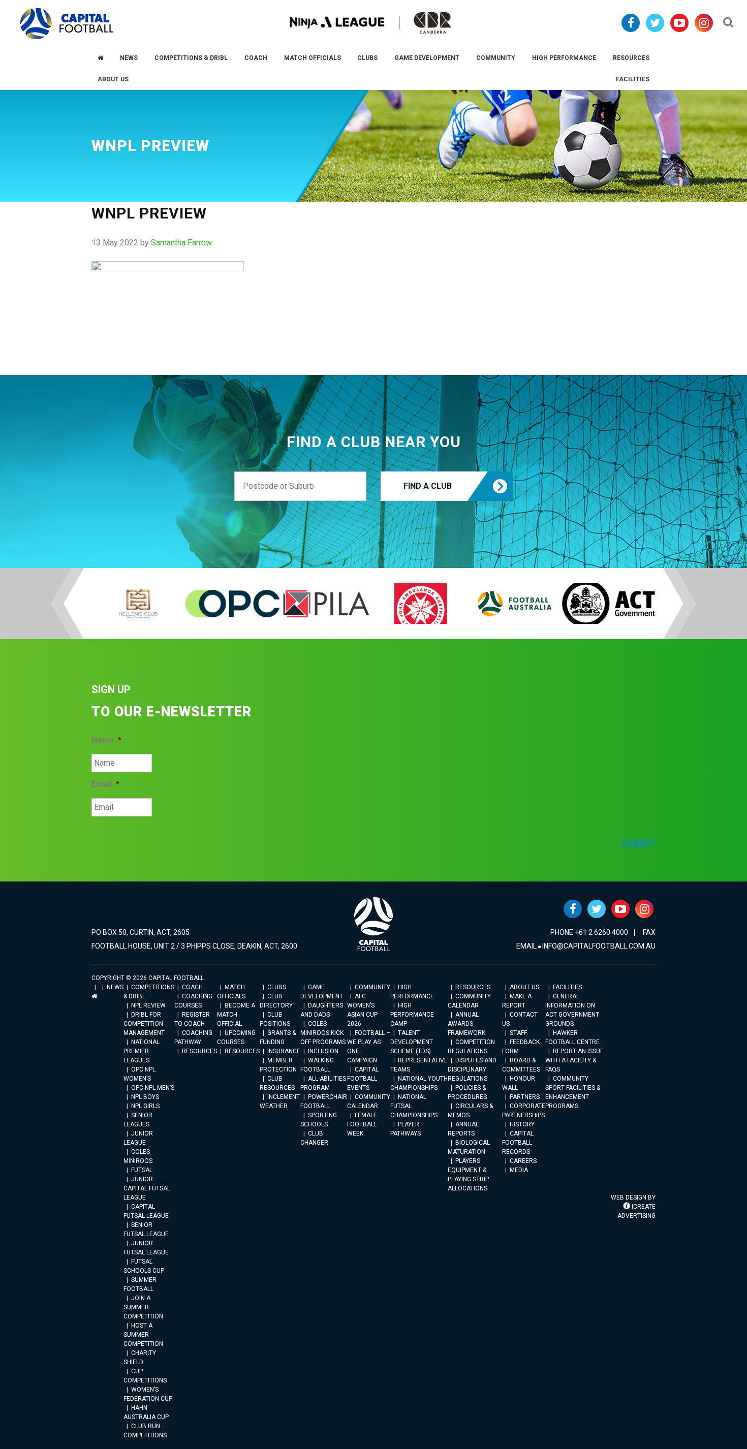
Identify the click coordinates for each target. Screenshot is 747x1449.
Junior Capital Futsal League (146, 1188)
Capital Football (67, 23)
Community (372, 987)
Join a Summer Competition (143, 1307)
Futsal (141, 1170)
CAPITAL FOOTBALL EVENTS (363, 1078)
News (115, 987)
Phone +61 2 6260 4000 (589, 932)
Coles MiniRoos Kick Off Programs (323, 1033)
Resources (199, 1051)
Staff (518, 1032)
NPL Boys (145, 1096)
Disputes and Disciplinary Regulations (472, 1069)
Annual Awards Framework (466, 1023)
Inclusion (323, 1051)
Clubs (276, 987)
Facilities (567, 987)
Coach (192, 987)
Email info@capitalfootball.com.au (586, 946)
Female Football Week (362, 1124)
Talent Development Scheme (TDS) (411, 1042)
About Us (524, 987)
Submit (638, 843)
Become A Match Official (236, 1014)
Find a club (427, 486)
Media (519, 1170)
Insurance (283, 1051)
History (522, 1124)
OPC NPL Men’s (152, 1087)
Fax (649, 932)
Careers (523, 1160)
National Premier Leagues (141, 1051)
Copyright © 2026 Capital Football (147, 978)
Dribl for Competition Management (144, 1023)
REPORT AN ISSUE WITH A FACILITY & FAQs (574, 1060)
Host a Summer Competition (143, 1334)
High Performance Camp (412, 1014)
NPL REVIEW (148, 1005)
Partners (525, 1096)
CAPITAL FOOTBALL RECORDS (518, 1142)
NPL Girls (145, 1106)
